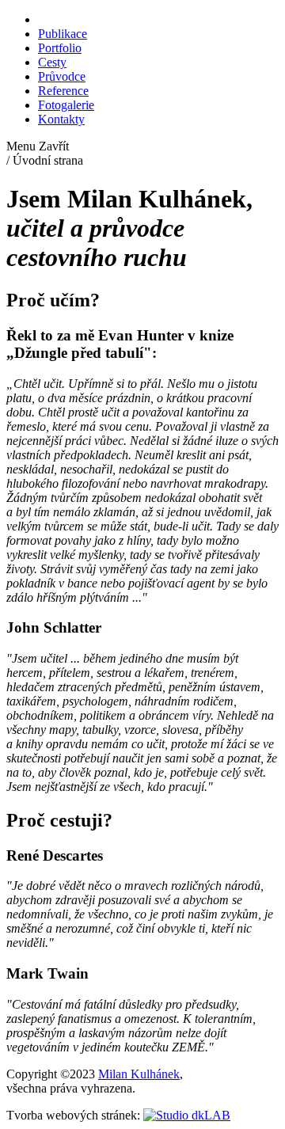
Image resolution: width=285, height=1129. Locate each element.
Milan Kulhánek (139, 1074)
